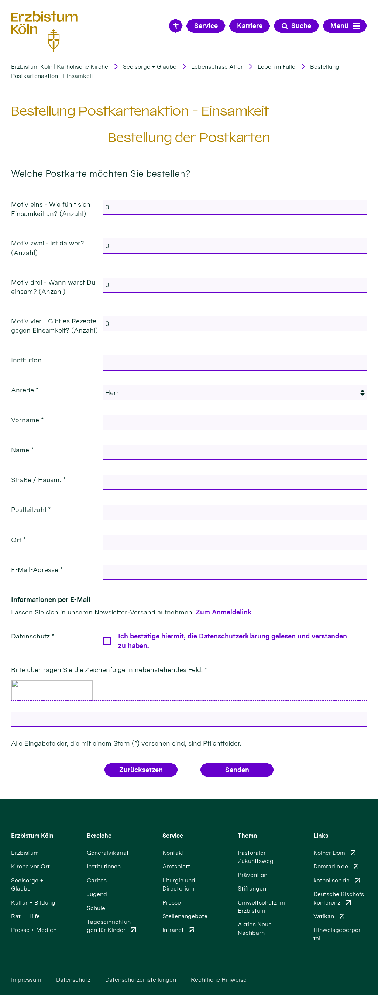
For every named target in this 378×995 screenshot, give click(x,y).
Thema (247, 835)
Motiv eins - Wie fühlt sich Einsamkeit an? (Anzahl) (50, 208)
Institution (26, 360)
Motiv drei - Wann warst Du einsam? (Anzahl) (53, 286)
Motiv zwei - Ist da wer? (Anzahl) (47, 247)
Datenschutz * (32, 636)
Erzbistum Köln (32, 835)
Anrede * (24, 390)
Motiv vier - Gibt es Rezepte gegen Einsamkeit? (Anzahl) (54, 325)
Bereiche (99, 835)
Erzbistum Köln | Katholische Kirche (59, 66)
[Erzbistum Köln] (44, 31)
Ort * (18, 540)
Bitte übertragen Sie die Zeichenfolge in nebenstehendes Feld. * (109, 670)
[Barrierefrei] (176, 26)
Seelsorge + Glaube (149, 66)
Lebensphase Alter (217, 66)
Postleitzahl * (31, 509)
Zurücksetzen (141, 770)
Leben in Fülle (276, 66)
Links (320, 835)
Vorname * (27, 420)
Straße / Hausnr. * (38, 479)
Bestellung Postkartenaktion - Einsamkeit (140, 110)
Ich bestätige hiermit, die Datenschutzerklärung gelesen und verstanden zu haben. (232, 640)
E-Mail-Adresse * (37, 570)
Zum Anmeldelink (224, 612)
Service (172, 835)
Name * (22, 450)
